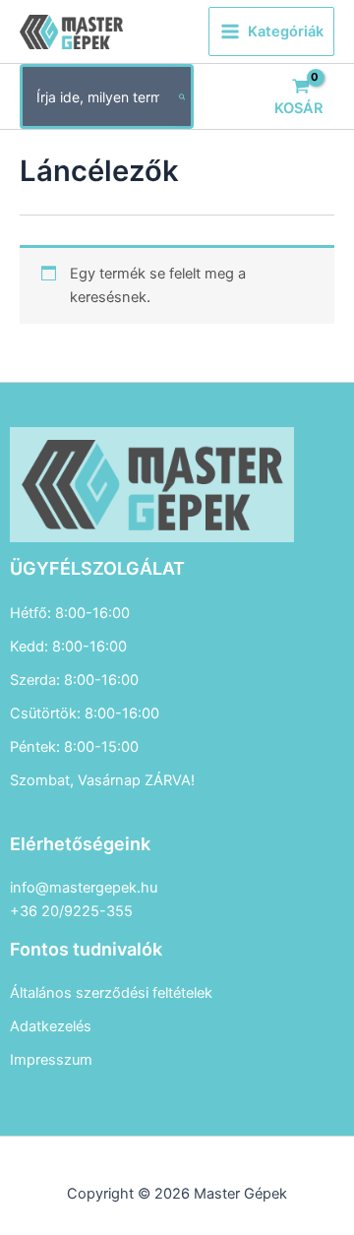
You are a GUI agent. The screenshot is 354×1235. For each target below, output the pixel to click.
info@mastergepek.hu (83, 887)
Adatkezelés (50, 1026)
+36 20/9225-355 (71, 911)
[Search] (183, 96)
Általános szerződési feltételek (111, 993)
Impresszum (51, 1060)
